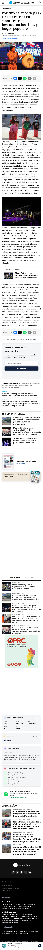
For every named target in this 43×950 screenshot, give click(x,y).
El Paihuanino (14, 917)
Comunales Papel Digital (9, 931)
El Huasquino (14, 908)
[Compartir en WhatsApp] (25, 78)
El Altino (26, 906)
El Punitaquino (29, 919)
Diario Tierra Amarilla (15, 906)
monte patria (8, 387)
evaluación (35, 383)
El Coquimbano (25, 915)
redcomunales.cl (7, 885)
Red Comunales (9, 33)
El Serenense (14, 915)
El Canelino (15, 921)
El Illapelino (24, 921)
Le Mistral (32, 931)
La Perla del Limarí (17, 919)
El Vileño (15, 922)
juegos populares (26, 385)
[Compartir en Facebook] (15, 78)
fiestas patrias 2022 (10, 385)
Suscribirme (21, 368)
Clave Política (23, 931)
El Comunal (5, 915)
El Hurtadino (34, 917)
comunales (24, 383)
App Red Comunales (22, 933)
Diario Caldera (26, 904)
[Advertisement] (21, 504)
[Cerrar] (39, 945)
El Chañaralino (15, 904)
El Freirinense (24, 908)
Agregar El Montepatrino (10, 38)
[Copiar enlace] (34, 78)
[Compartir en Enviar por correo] (30, 78)
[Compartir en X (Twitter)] (20, 78)
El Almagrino (6, 904)
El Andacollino (24, 917)
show (17, 387)
